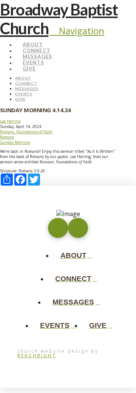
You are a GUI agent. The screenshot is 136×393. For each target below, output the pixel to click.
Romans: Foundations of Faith (26, 131)
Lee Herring (10, 121)
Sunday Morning (15, 142)
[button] (76, 30)
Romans (7, 137)
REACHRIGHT (36, 355)
